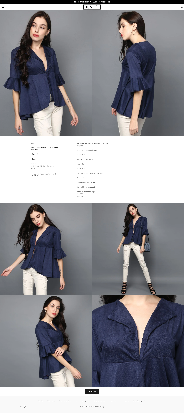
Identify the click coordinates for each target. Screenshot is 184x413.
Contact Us (126, 401)
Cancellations (114, 401)
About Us (40, 401)
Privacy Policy (51, 401)
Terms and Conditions (65, 401)
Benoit (88, 407)
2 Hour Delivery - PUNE (139, 401)
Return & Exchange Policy (83, 401)
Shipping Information (100, 401)
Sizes (33, 154)
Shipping (42, 166)
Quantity (35, 159)
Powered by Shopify (97, 407)
